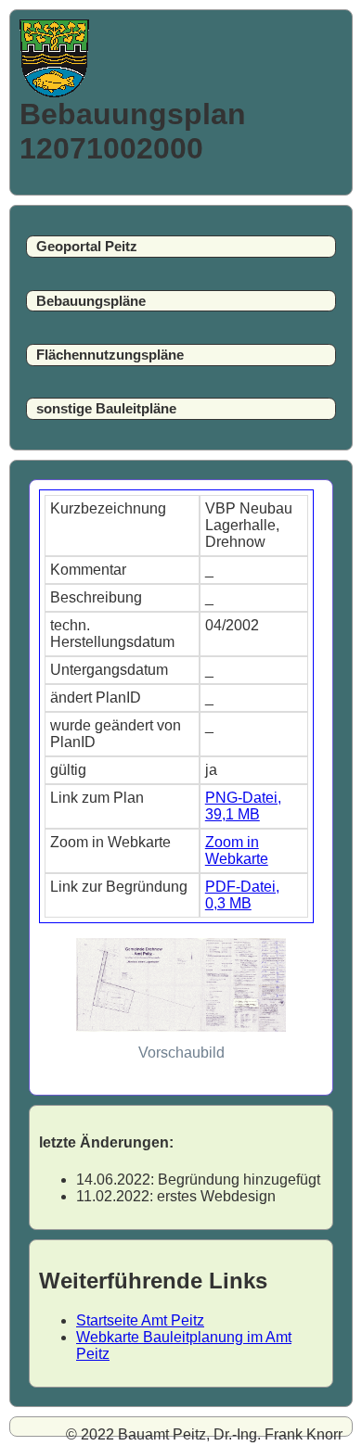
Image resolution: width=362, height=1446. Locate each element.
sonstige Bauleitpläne (106, 408)
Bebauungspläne (91, 301)
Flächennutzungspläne (110, 355)
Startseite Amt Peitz (140, 1320)
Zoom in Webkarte (236, 850)
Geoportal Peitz (86, 246)
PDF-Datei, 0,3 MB (242, 895)
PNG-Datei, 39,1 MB (243, 806)
